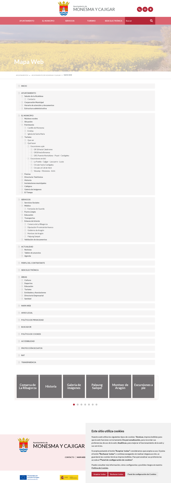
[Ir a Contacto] (145, 9)
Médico (27, 206)
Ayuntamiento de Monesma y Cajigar (46, 75)
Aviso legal (27, 313)
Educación (28, 215)
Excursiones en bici (38, 159)
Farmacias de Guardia (36, 209)
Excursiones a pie (37, 146)
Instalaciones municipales (35, 183)
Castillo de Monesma (36, 128)
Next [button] (157, 386)
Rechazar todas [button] (116, 474)
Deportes (28, 283)
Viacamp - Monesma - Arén (44, 171)
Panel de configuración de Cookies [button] (142, 474)
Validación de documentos (35, 239)
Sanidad (27, 299)
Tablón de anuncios (32, 253)
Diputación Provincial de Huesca (40, 227)
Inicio (24, 86)
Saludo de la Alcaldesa (33, 96)
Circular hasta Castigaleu (44, 165)
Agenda (27, 256)
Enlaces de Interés (32, 221)
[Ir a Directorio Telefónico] (139, 9)
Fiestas (27, 174)
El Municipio (48, 21)
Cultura (27, 280)
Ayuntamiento (27, 21)
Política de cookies (31, 334)
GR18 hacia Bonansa (42, 152)
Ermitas (31, 131)
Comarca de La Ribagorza (38, 224)
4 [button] (85, 405)
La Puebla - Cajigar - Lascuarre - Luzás (49, 162)
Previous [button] (14, 386)
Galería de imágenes (32, 189)
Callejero (28, 186)
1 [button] (74, 405)
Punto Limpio (30, 212)
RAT (23, 355)
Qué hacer (32, 143)
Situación (28, 122)
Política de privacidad (32, 320)
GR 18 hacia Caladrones (43, 149)
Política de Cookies (100, 468)
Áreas (24, 277)
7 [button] (96, 405)
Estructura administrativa (35, 108)
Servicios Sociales (31, 203)
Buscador (26, 327)
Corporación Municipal (34, 102)
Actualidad (27, 247)
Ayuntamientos (22, 75)
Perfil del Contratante (33, 263)
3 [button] (81, 405)
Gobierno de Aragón (36, 230)
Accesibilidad (28, 341)
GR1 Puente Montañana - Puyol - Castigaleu (51, 155)
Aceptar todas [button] (100, 474)
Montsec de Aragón (35, 233)
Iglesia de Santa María (36, 134)
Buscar (150, 21)
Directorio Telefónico (33, 177)
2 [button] (78, 405)
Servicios (69, 21)
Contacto (31, 99)
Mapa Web (26, 306)
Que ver (31, 140)
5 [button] (89, 405)
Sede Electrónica (113, 21)
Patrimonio (29, 125)
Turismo (91, 21)
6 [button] (93, 405)
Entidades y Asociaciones (35, 293)
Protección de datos (31, 348)
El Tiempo (28, 192)
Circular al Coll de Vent (43, 168)
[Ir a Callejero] (150, 9)
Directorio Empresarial (34, 295)
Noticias (28, 250)
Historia (27, 180)
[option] (27, 386)
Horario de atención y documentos (39, 105)
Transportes (29, 218)
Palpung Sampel (34, 236)
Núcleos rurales (31, 119)
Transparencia (28, 362)
